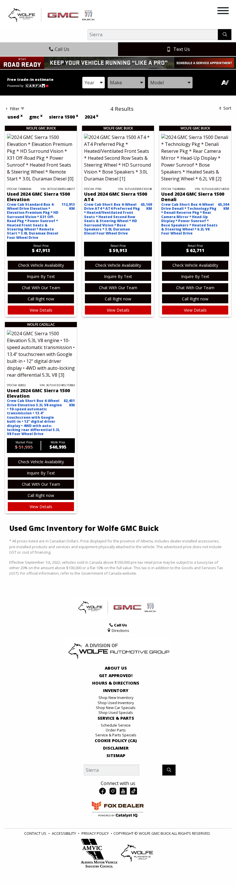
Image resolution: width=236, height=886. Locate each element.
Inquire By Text (41, 276)
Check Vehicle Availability (41, 265)
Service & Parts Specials (115, 735)
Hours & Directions (115, 683)
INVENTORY (115, 690)
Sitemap (115, 755)
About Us (116, 668)
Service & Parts (116, 718)
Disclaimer (116, 748)
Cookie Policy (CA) (116, 740)
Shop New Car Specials (116, 707)
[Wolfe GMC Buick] (52, 15)
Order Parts (116, 730)
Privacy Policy (95, 833)
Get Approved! (116, 675)
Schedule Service (116, 725)
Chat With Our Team (41, 287)
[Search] (224, 34)
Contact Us (35, 833)
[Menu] (223, 11)
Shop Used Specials (115, 712)
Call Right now (41, 299)
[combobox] (93, 82)
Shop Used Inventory (116, 702)
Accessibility (64, 833)
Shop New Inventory (115, 697)
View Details (41, 310)
